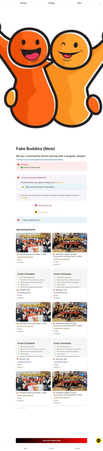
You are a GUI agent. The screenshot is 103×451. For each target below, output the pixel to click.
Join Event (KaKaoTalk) (51, 441)
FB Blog (51, 3)
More (79, 3)
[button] (100, 3)
